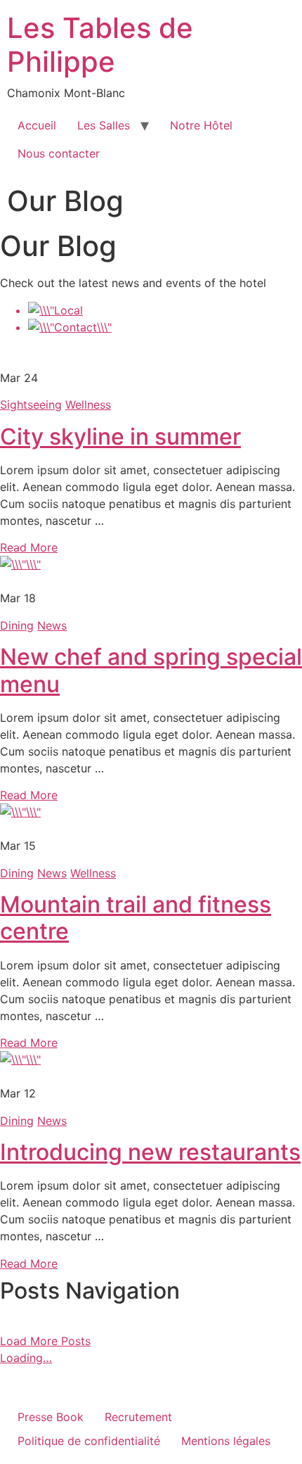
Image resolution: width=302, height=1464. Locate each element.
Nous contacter (59, 153)
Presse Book (51, 1417)
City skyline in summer (120, 436)
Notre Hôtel (201, 125)
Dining (17, 625)
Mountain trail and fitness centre (135, 918)
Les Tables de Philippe (100, 45)
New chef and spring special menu (151, 670)
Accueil (37, 125)
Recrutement (138, 1417)
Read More (29, 547)
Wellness (88, 404)
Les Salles (103, 125)
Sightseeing (31, 404)
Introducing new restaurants (150, 1152)
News (52, 625)
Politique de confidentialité (89, 1441)
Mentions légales (225, 1441)
